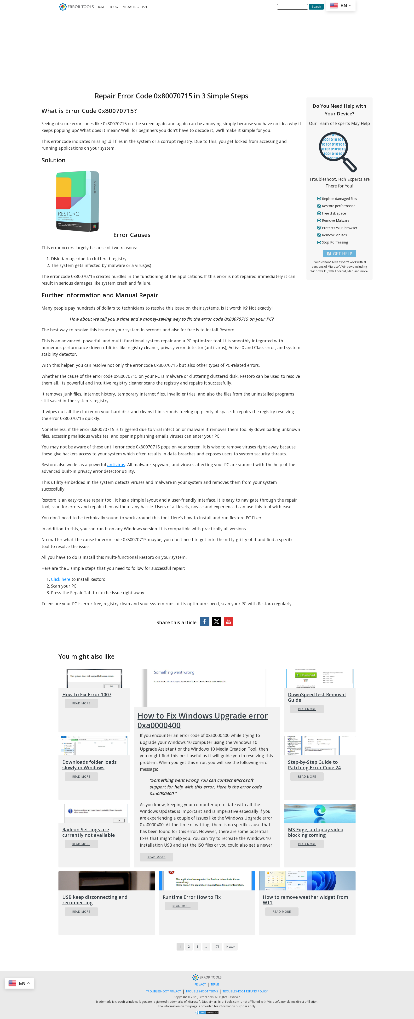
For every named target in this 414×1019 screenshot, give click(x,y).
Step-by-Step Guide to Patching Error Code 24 (314, 764)
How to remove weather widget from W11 (305, 899)
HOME (101, 7)
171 (216, 947)
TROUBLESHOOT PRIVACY (163, 991)
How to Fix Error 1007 (86, 694)
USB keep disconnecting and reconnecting (94, 899)
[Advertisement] (207, 49)
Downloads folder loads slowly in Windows (89, 764)
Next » (230, 947)
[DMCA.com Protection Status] (207, 1013)
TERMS (215, 984)
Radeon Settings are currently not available (88, 832)
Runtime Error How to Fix (192, 897)
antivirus (116, 464)
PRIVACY (200, 984)
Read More (81, 703)
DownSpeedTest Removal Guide (317, 697)
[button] (339, 253)
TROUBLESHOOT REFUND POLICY (245, 991)
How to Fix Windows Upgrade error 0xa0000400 (203, 720)
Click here (60, 579)
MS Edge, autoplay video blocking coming (315, 832)
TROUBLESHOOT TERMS (202, 991)
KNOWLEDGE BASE (135, 7)
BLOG (114, 7)
